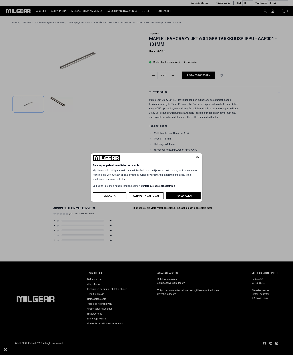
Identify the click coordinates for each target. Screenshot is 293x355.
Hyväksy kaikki (183, 196)
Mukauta (110, 195)
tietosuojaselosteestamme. (159, 185)
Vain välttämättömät (146, 196)
